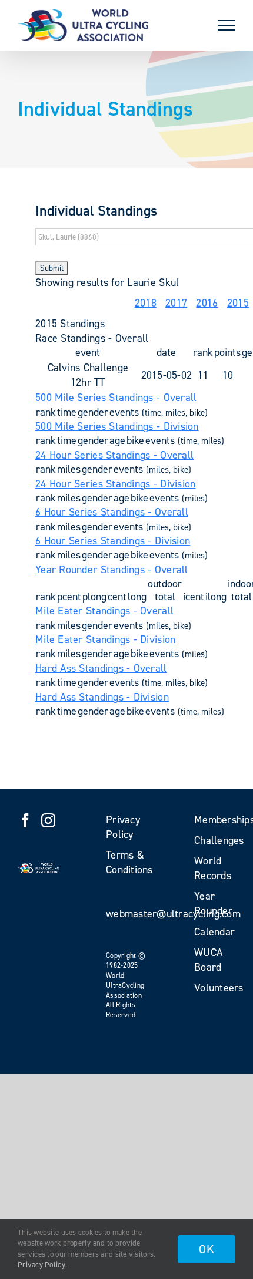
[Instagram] (48, 820)
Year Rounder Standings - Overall (111, 570)
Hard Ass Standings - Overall (101, 668)
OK (206, 1249)
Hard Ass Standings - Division (102, 697)
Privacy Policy (41, 1265)
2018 (146, 303)
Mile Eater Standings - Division (105, 639)
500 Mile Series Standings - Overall (116, 398)
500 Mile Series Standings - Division (117, 426)
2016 (207, 303)
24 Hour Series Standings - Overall (114, 455)
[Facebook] (25, 820)
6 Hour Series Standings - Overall (111, 512)
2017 (176, 303)
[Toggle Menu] (226, 25)
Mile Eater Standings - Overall (104, 611)
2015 (238, 303)
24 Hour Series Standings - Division (115, 484)
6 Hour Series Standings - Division (112, 541)
